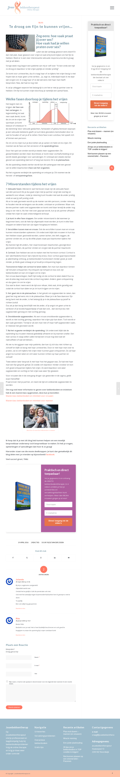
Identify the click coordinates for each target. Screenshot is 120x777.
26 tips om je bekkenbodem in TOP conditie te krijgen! (72, 749)
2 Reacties (35, 542)
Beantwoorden (20, 608)
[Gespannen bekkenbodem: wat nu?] (118, 388)
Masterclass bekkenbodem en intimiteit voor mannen (29, 400)
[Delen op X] (27, 557)
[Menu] (111, 7)
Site (36, 673)
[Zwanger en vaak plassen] (2, 388)
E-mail (37, 665)
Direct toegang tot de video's (58, 522)
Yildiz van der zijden (55, 542)
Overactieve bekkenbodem (41, 741)
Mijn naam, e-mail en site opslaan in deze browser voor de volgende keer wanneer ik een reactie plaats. (40, 683)
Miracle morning (94, 138)
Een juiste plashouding (97, 142)
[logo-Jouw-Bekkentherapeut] (23, 7)
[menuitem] (111, 7)
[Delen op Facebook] (13, 557)
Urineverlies (40, 731)
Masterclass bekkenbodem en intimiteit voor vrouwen (29, 396)
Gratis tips (39, 747)
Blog (41, 23)
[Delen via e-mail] (69, 557)
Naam (37, 657)
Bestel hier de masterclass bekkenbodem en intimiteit (41, 430)
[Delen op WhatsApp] (41, 557)
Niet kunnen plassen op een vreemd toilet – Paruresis (73, 758)
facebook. (50, 454)
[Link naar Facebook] (112, 773)
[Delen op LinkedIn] (55, 557)
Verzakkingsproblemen (45, 736)
